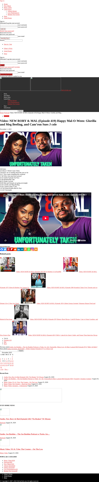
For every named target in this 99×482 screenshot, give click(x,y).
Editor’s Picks (8, 48)
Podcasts (6, 113)
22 (12, 363)
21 (11, 363)
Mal (5, 342)
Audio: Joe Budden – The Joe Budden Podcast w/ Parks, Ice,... (25, 434)
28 (11, 365)
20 (9, 363)
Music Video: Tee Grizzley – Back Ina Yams (17, 384)
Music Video (8, 7)
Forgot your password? (7, 31)
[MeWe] (22, 249)
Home (6, 4)
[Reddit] (15, 249)
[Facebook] (1, 249)
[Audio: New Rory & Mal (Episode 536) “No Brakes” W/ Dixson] (5, 415)
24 (3, 365)
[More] (36, 249)
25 (5, 365)
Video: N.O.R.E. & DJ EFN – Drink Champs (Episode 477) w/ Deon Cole (30, 349)
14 (11, 361)
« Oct (1, 369)
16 (1, 363)
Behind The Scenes (14, 14)
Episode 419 (8, 340)
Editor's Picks (9, 467)
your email (21, 36)
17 (3, 363)
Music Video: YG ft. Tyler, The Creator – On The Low (21, 382)
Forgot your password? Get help (10, 67)
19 (7, 363)
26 (7, 365)
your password (22, 27)
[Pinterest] (8, 249)
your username (22, 25)
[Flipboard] (12, 249)
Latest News (8, 9)
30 (1, 367)
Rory (5, 344)
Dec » (6, 369)
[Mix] (25, 249)
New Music (7, 6)
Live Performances (13, 13)
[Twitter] (5, 249)
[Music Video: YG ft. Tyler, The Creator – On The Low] (5, 445)
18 (5, 363)
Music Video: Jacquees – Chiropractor (15, 386)
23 (1, 365)
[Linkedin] (18, 249)
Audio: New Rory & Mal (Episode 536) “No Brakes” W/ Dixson (24, 377)
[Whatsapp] (28, 249)
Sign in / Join (8, 44)
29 (12, 365)
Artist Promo (8, 18)
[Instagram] (32, 249)
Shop (5, 16)
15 (12, 361)
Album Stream (12, 11)
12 (7, 361)
